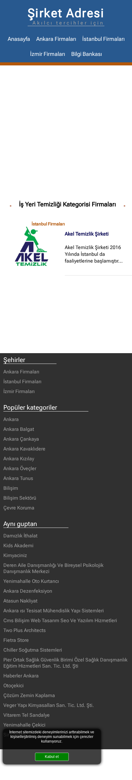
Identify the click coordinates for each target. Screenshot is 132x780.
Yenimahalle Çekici (24, 725)
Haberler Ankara (21, 676)
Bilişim (10, 488)
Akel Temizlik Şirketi (87, 234)
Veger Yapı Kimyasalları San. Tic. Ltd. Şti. (48, 705)
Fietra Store (16, 640)
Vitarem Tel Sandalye (26, 715)
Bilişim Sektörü (19, 498)
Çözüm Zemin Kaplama (29, 695)
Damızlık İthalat (20, 536)
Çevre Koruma (18, 508)
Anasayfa (19, 39)
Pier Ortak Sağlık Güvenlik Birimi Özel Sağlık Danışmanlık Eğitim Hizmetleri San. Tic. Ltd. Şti (65, 663)
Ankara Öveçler (19, 468)
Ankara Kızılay (18, 459)
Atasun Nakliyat (20, 601)
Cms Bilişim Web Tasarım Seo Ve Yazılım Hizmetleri (60, 620)
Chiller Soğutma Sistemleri (32, 650)
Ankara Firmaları (56, 39)
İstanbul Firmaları (103, 39)
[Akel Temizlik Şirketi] (34, 245)
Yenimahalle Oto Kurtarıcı (31, 581)
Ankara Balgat (18, 429)
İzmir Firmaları (47, 54)
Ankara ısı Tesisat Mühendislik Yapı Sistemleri (53, 611)
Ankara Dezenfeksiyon (27, 591)
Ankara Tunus (18, 478)
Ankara (11, 419)
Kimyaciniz (15, 555)
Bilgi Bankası (86, 54)
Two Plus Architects (24, 630)
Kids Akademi (18, 545)
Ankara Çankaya (21, 439)
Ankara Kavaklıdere (24, 449)
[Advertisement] (66, 134)
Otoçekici (13, 685)
